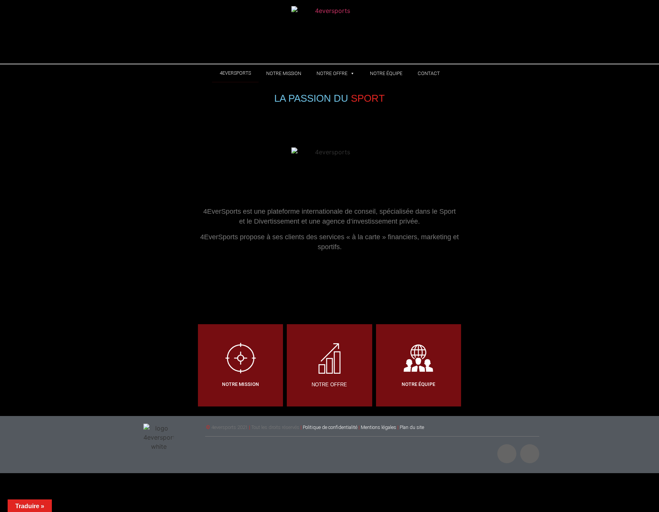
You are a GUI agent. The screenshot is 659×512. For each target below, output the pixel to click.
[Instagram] (506, 453)
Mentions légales (378, 427)
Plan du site (412, 427)
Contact (429, 73)
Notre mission (283, 73)
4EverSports (235, 73)
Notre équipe (386, 73)
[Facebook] (529, 453)
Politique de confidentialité (330, 427)
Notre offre (332, 73)
